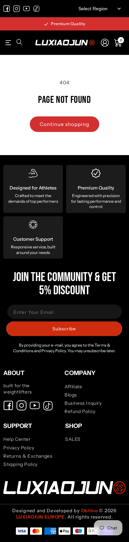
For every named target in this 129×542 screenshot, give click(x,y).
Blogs (70, 395)
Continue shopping (64, 124)
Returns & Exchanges (27, 456)
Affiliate (73, 387)
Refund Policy (80, 411)
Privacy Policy (18, 448)
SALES (73, 439)
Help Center (17, 439)
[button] (8, 42)
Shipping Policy (20, 464)
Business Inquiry (83, 403)
